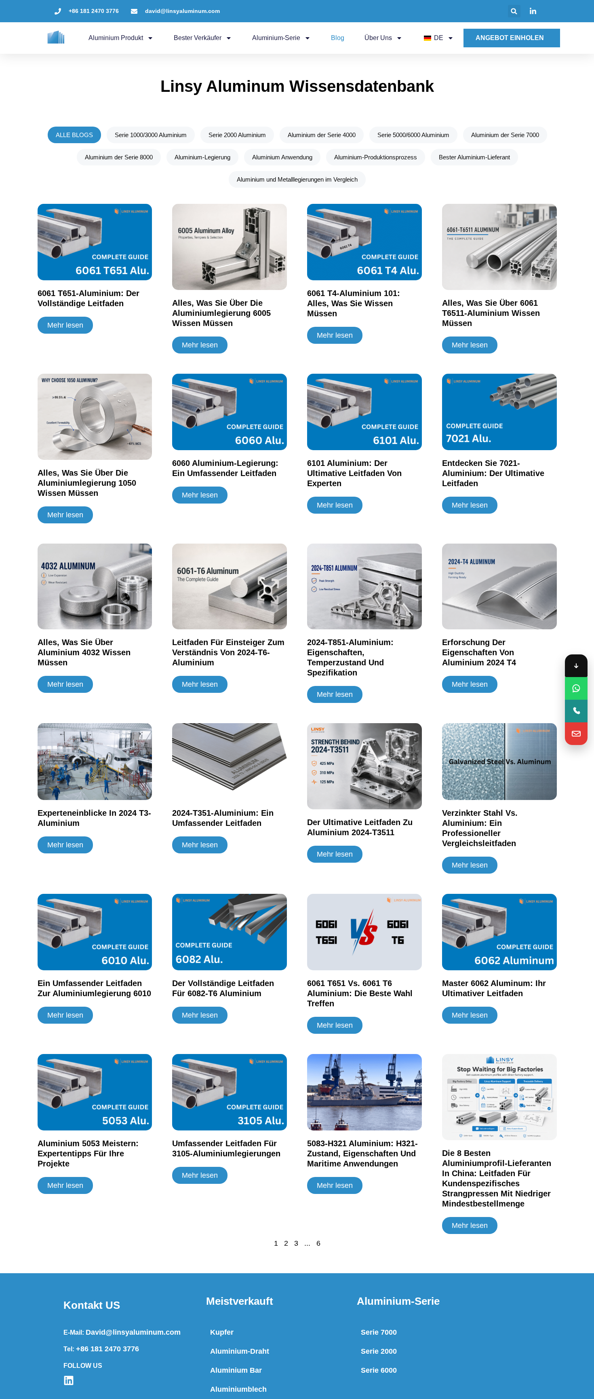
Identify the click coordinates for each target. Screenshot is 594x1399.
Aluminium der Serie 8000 (118, 157)
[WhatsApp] (576, 688)
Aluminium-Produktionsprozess (375, 157)
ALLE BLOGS (74, 134)
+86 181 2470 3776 (107, 1349)
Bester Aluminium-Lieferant (474, 157)
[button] (514, 11)
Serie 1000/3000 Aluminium (150, 134)
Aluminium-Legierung (202, 157)
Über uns (378, 37)
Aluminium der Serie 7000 (505, 134)
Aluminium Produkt (115, 37)
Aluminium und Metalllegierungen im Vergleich (297, 179)
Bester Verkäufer (197, 37)
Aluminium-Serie (276, 37)
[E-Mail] (576, 733)
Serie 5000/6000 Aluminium (413, 134)
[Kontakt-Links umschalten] (576, 665)
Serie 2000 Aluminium (236, 134)
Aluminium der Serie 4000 (321, 134)
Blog (337, 37)
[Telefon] (576, 711)
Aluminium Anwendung (282, 157)
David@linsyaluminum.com (133, 1332)
